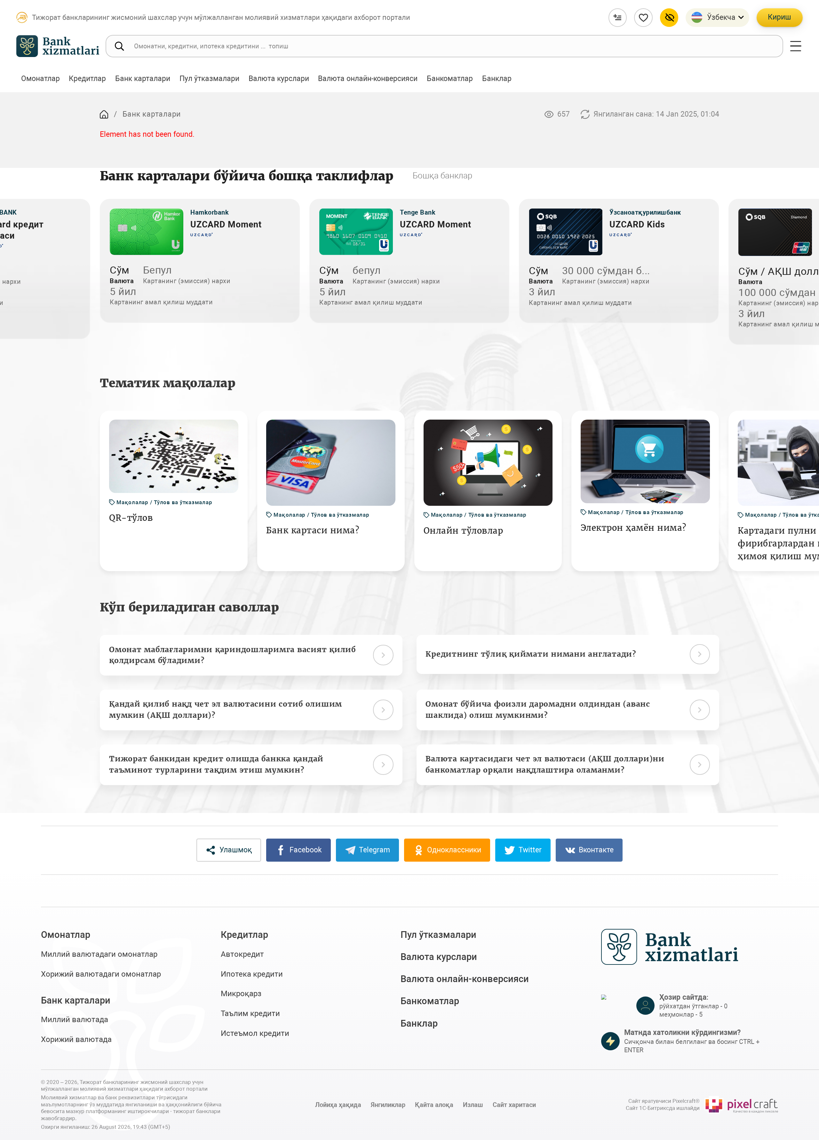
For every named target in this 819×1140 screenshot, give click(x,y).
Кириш (779, 17)
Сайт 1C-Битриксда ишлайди (663, 1108)
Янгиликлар (388, 1105)
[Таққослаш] (617, 17)
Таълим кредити (250, 1013)
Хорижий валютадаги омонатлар (101, 974)
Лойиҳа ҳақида (338, 1105)
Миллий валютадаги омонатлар (99, 954)
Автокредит (242, 954)
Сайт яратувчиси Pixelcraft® (664, 1101)
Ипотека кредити (252, 974)
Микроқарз (241, 993)
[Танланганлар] (643, 17)
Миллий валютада (74, 1019)
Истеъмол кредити (255, 1033)
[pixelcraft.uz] (741, 1105)
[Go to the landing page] (104, 114)
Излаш (473, 1105)
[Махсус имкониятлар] (669, 17)
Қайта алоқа (434, 1105)
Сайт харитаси (514, 1105)
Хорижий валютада (76, 1039)
